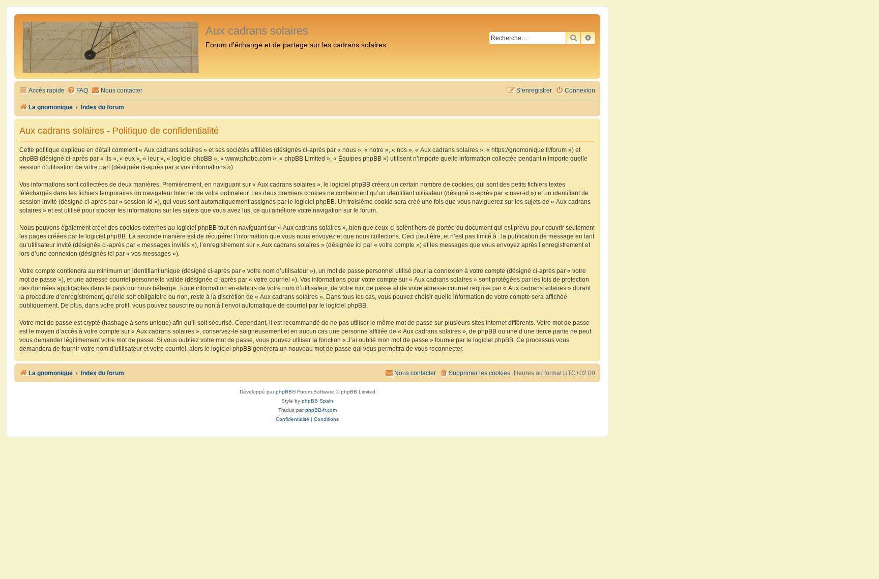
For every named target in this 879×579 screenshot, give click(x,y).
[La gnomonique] (111, 46)
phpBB (284, 391)
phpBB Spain (317, 401)
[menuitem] (77, 91)
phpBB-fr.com (321, 410)
